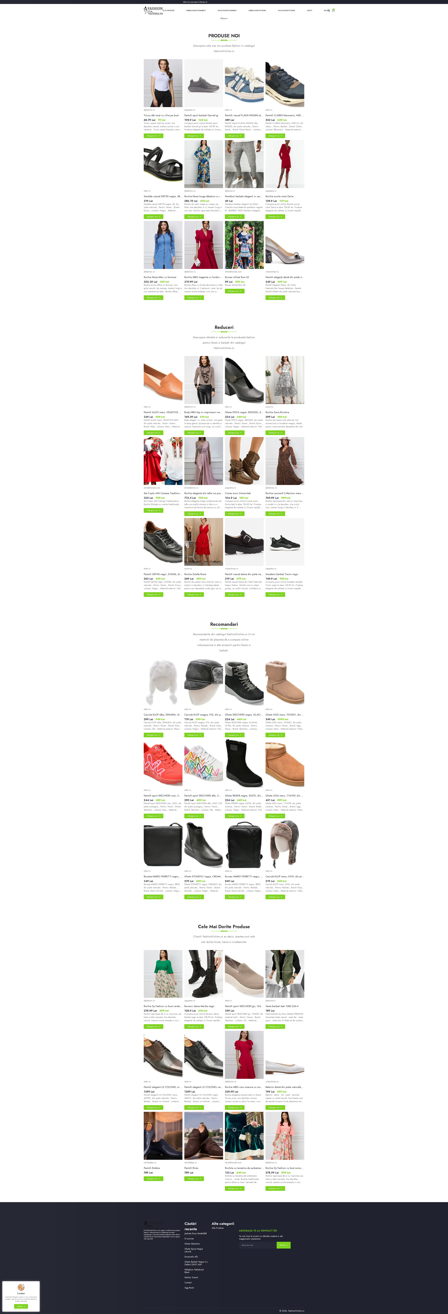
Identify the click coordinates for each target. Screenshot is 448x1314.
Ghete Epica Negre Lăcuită (194, 1250)
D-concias (189, 1238)
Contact (188, 1282)
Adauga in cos (152, 136)
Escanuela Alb (191, 1256)
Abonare (282, 1245)
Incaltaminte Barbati (227, 10)
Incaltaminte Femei (286, 10)
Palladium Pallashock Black (194, 1271)
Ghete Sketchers (192, 1243)
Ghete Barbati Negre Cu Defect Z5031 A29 (196, 1263)
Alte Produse (168, 10)
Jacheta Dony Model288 (196, 1233)
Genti (309, 10)
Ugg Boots (189, 1287)
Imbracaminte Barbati (196, 10)
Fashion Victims (149, 1311)
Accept (19, 1306)
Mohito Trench (191, 1277)
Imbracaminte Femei (257, 10)
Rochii (327, 10)
